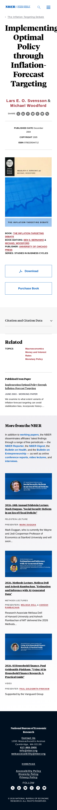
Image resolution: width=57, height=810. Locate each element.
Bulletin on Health (15, 449)
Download (31, 271)
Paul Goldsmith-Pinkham (34, 689)
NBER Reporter (14, 446)
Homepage (28, 764)
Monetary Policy (34, 359)
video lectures (37, 457)
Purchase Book (28, 288)
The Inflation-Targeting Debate (26, 17)
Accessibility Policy (28, 771)
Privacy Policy (28, 777)
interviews (11, 461)
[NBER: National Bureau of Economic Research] (18, 7)
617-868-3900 (28, 747)
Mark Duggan (27, 525)
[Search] (38, 7)
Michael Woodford (28, 105)
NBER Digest (37, 446)
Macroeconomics (34, 348)
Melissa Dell (29, 605)
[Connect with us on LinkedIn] (19, 788)
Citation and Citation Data (23, 320)
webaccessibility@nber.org (28, 753)
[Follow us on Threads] (32, 788)
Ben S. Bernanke (34, 240)
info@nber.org (28, 750)
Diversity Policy (28, 774)
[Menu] (48, 7)
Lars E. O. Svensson (26, 101)
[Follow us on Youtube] (44, 788)
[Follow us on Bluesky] (25, 788)
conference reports (16, 457)
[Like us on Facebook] (38, 788)
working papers (29, 434)
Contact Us (29, 738)
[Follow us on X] (13, 788)
